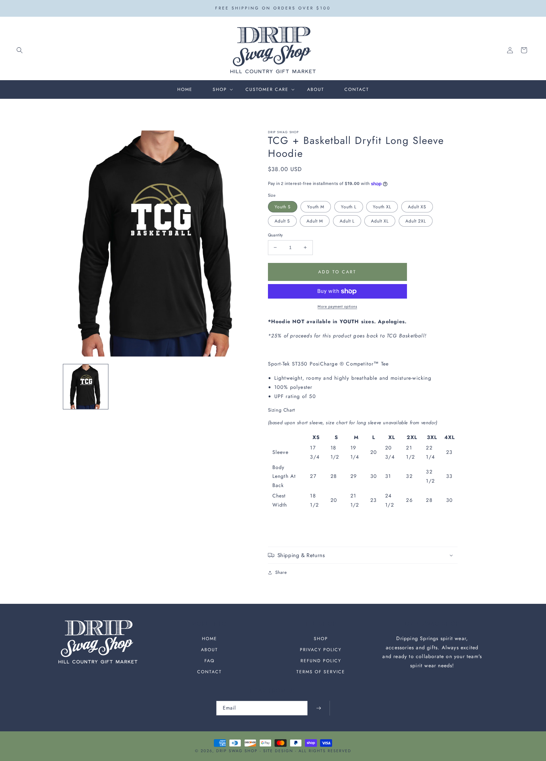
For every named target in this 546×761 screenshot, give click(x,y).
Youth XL (382, 207)
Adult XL (380, 221)
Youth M (315, 207)
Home (209, 638)
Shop (321, 638)
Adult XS (417, 207)
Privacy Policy (321, 649)
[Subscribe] (318, 708)
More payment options (337, 306)
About (209, 649)
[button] (20, 50)
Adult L (347, 221)
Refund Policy (320, 660)
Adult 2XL (415, 221)
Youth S (283, 207)
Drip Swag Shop (237, 751)
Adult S (282, 221)
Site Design (278, 751)
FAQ (209, 660)
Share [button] (281, 572)
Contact (209, 672)
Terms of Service (320, 672)
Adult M (314, 221)
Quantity (275, 235)
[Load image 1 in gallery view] (85, 386)
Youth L (348, 207)
